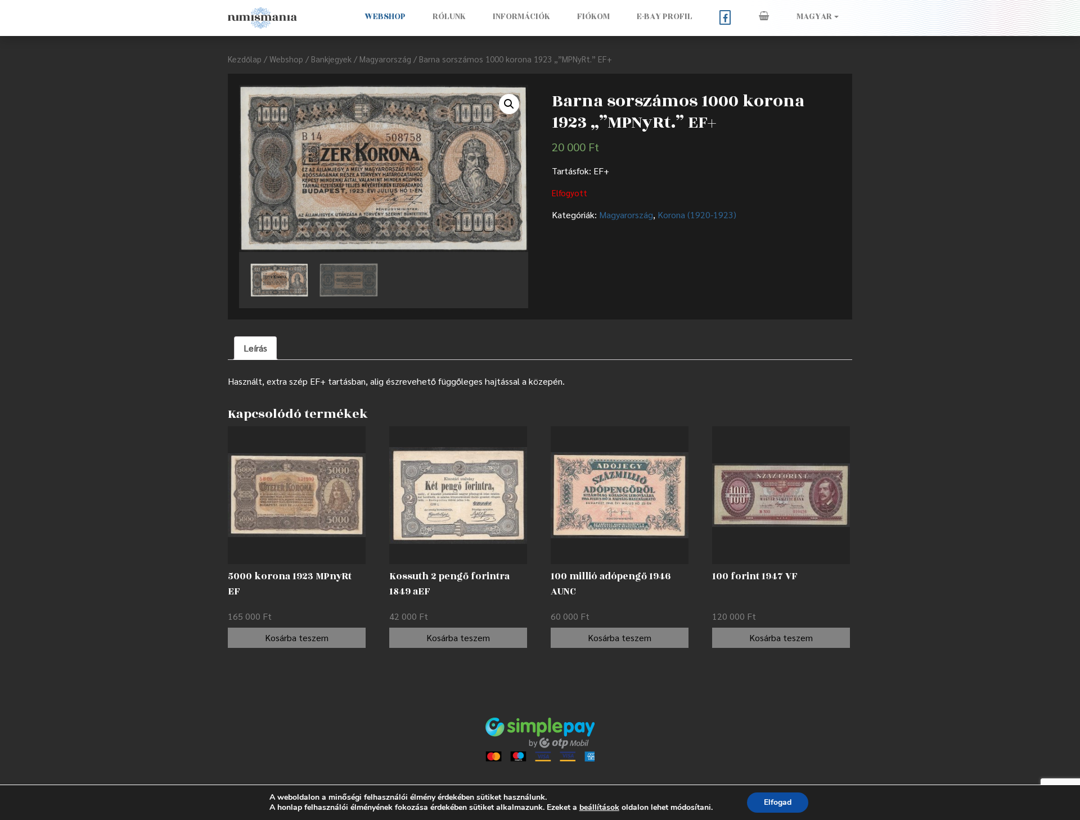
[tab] (255, 348)
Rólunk (449, 16)
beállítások (599, 808)
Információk (521, 16)
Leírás (255, 348)
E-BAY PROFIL (664, 16)
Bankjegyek (331, 58)
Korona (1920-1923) (697, 214)
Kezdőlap (245, 58)
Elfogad (777, 802)
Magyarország (385, 58)
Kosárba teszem (296, 637)
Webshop (385, 16)
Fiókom (593, 16)
